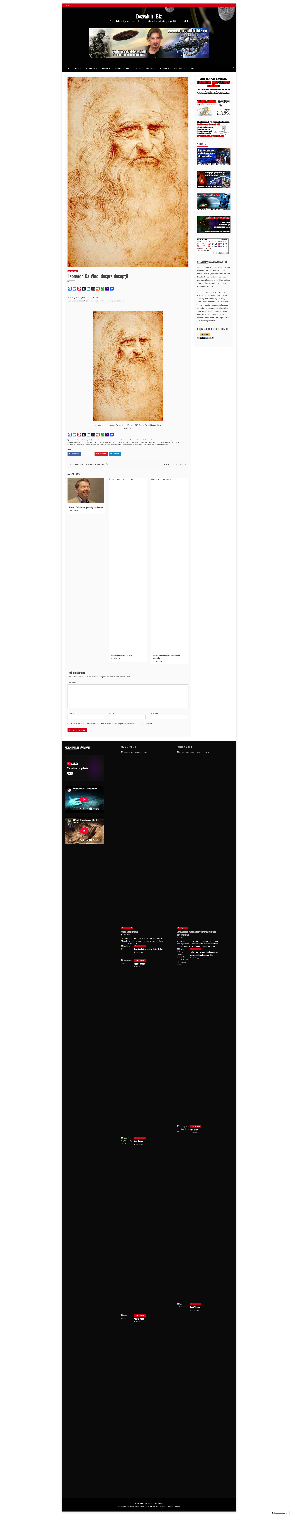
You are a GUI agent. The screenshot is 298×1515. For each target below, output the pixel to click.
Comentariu (73, 682)
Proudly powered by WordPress (131, 1506)
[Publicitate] (213, 164)
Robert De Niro (139, 963)
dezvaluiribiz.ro (82, 440)
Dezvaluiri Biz (149, 16)
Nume (71, 713)
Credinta (163, 68)
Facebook (74, 453)
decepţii (73, 440)
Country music (182, 928)
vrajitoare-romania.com (160, 440)
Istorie (77, 68)
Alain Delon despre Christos (121, 655)
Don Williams (195, 1307)
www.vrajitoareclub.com (76, 444)
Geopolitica (90, 68)
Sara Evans (194, 1129)
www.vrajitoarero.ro (162, 444)
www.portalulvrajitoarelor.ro (150, 442)
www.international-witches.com (129, 442)
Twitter (88, 453)
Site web (154, 713)
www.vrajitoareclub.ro (92, 444)
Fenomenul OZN (122, 68)
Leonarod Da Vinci (114, 440)
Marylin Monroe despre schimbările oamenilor (166, 657)
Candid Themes (173, 1506)
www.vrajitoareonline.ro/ (130, 444)
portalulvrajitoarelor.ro (133, 440)
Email (112, 713)
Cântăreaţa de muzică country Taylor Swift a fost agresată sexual (196, 933)
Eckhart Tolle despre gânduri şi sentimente (86, 507)
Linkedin (115, 453)
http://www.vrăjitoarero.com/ (97, 440)
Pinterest (102, 453)
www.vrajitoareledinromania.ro (110, 444)
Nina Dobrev (138, 1141)
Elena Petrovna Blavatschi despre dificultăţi (90, 464)
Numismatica (179, 68)
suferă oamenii (146, 440)
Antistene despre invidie (174, 464)
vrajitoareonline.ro (93, 442)
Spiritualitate (72, 271)
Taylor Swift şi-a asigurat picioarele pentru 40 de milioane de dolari (204, 953)
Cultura (137, 68)
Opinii (123, 440)
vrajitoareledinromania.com (77, 442)
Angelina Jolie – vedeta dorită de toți (148, 949)
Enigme (105, 68)
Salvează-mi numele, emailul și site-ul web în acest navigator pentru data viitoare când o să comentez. (111, 723)
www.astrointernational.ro (109, 442)
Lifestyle (150, 68)
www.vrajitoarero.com (146, 444)
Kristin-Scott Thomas (129, 931)
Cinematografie (128, 747)
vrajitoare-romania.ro (176, 440)
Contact (193, 68)
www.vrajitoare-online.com (170, 442)
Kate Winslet (139, 1318)
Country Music (184, 747)
